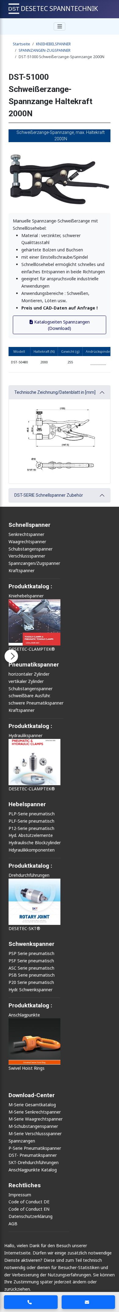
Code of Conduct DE (29, 1202)
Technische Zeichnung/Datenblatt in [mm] (55, 392)
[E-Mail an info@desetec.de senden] (88, 1302)
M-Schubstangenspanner (33, 1126)
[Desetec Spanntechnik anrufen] (31, 1302)
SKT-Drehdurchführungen (34, 1162)
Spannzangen (22, 1141)
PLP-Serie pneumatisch (32, 814)
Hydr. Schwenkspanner (30, 989)
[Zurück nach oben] (110, 1285)
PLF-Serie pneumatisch (31, 821)
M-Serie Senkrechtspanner (35, 1112)
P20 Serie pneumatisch (31, 982)
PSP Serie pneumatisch (31, 953)
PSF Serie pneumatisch (31, 961)
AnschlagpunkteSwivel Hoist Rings (27, 1041)
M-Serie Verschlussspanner (35, 1133)
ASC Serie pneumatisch (31, 968)
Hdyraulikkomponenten (32, 850)
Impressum (20, 1195)
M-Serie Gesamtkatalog (32, 1104)
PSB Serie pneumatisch (32, 975)
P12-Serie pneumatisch (31, 828)
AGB (13, 1223)
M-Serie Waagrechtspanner (36, 1119)
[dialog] (59, 1275)
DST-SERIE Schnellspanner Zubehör (48, 495)
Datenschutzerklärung (30, 1216)
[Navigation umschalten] (59, 27)
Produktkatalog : (30, 1005)
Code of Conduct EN (29, 1209)
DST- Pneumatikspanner (33, 1155)
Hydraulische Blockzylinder (35, 842)
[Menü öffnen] (11, 656)
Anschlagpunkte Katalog (33, 1170)
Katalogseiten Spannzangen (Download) (61, 325)
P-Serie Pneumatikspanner (35, 1148)
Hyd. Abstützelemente (31, 835)
